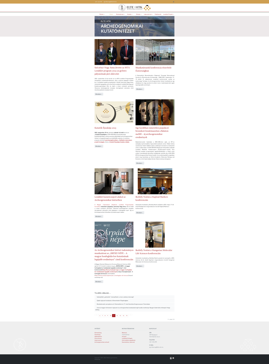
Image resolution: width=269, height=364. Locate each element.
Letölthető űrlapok (127, 338)
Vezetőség (97, 334)
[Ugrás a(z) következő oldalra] (129, 314)
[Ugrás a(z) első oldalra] (96, 314)
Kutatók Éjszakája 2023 (105, 128)
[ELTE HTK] (134, 7)
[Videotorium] (159, 1)
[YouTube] (161, 1)
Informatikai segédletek (128, 340)
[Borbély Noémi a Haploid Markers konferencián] (155, 181)
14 (123, 315)
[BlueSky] (163, 1)
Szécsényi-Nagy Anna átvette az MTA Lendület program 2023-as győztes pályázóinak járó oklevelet (112, 71)
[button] (102, 14)
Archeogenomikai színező (102, 342)
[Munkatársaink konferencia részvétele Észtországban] (155, 52)
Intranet (124, 336)
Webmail (124, 332)
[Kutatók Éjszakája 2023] (114, 112)
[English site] (173, 2)
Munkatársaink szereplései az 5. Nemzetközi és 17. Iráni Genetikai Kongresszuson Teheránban (123, 304)
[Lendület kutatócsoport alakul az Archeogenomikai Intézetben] (114, 181)
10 (110, 315)
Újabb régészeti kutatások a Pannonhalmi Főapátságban (112, 300)
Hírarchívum (98, 338)
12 (117, 315)
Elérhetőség (98, 332)
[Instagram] (167, 1)
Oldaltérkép (97, 359)
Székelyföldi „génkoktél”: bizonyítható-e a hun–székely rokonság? (115, 297)
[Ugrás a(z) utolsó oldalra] (131, 314)
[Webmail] (171, 1)
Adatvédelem (98, 336)
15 (126, 315)
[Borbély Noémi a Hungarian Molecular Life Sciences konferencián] (155, 234)
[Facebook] (157, 1)
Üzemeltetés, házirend (128, 342)
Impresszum (98, 340)
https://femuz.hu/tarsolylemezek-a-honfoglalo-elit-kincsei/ (111, 275)
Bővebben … (98, 94)
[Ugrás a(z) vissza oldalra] (98, 314)
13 (120, 315)
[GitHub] (165, 1)
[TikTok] (169, 1)
